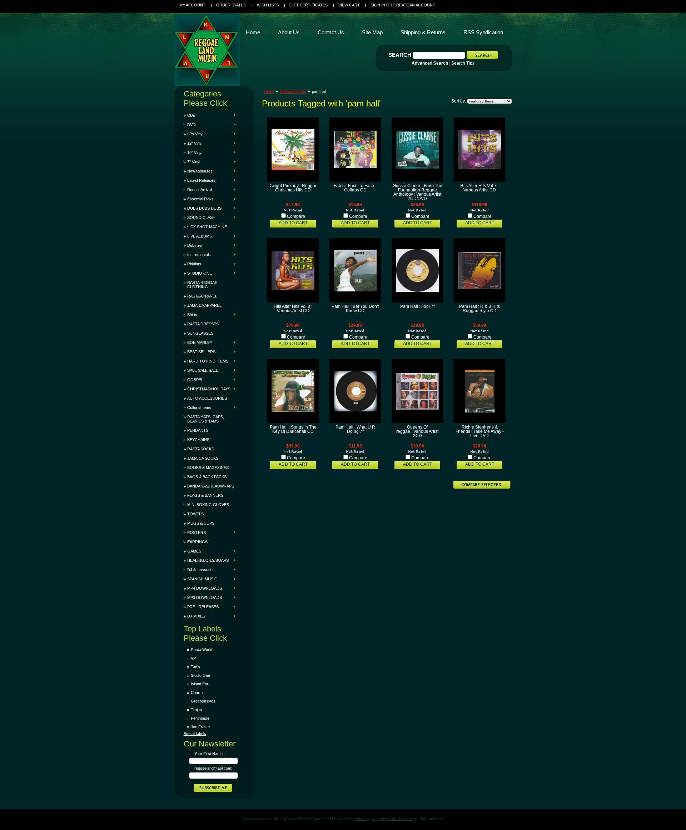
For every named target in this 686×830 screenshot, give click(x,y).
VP (193, 658)
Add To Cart (293, 223)
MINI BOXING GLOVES (208, 504)
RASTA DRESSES (203, 324)
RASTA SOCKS (200, 449)
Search (399, 55)
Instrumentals (197, 254)
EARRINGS (197, 542)
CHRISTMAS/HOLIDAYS (207, 389)
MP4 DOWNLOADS (203, 588)
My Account (192, 5)
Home (269, 91)
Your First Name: (209, 753)
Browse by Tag (293, 91)
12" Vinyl (193, 143)
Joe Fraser (200, 727)
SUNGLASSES (200, 333)
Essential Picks (199, 199)
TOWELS (195, 514)
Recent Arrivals (199, 190)
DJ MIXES (194, 616)
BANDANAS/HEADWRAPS (210, 486)
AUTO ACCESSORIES (207, 398)
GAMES (192, 551)
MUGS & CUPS (200, 523)
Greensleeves (203, 701)
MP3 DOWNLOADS (203, 597)
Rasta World (201, 650)
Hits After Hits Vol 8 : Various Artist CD (293, 308)
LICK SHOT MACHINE (207, 227)
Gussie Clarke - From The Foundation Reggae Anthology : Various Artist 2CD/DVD (417, 192)
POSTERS (195, 532)
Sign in (378, 5)
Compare (296, 216)
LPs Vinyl (193, 134)
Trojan (196, 710)
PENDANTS (197, 430)
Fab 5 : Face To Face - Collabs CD (355, 188)
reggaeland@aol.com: (213, 768)
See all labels (195, 733)
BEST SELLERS (199, 352)
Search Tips (462, 63)
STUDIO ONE (198, 273)
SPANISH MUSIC (200, 579)
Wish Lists (268, 5)
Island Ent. (200, 684)
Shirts (190, 314)
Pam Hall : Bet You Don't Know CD (355, 308)
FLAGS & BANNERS (205, 495)
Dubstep (193, 245)
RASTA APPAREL (202, 296)
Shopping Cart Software (392, 818)
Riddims (192, 264)
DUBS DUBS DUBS (203, 208)
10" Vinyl (193, 152)
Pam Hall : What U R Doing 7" (355, 429)
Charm (197, 692)
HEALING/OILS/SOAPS (206, 560)
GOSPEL (193, 380)
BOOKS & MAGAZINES (208, 467)
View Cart (349, 5)
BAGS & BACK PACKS (207, 477)
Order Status (231, 5)
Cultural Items (197, 407)
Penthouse (200, 718)
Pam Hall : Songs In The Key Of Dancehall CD (293, 429)
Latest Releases (199, 180)
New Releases (198, 171)
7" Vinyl (192, 162)
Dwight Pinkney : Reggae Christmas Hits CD (293, 188)
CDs (189, 115)
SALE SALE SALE (201, 370)
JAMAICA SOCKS (202, 458)
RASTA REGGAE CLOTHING (202, 284)
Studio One (200, 675)
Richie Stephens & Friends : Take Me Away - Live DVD (480, 431)
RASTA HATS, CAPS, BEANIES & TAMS (205, 419)
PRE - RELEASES (201, 607)
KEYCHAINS (198, 440)
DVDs (191, 124)
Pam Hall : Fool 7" (417, 306)
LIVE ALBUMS (198, 236)
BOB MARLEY (198, 342)
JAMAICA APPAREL (204, 305)
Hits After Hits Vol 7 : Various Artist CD (479, 188)
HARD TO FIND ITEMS (206, 361)
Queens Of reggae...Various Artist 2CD (417, 431)
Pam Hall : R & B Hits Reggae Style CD (479, 308)
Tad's (195, 667)
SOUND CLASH (199, 217)
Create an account (414, 5)
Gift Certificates (308, 5)
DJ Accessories (199, 570)
